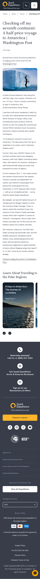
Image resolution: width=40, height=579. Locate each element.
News (22, 14)
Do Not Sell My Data (20, 550)
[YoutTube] (30, 427)
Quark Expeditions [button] (10, 473)
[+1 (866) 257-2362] (26, 5)
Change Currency (10, 499)
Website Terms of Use (20, 560)
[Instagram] (16, 427)
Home (5, 14)
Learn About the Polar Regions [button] (16, 466)
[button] (35, 573)
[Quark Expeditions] (11, 5)
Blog (14, 14)
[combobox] (20, 504)
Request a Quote (20, 417)
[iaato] (15, 442)
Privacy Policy (20, 555)
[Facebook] (10, 427)
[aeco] (25, 440)
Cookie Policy (20, 545)
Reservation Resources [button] (13, 459)
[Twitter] (23, 427)
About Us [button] (7, 452)
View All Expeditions (20, 489)
